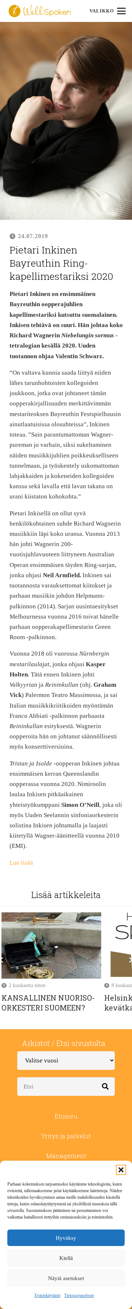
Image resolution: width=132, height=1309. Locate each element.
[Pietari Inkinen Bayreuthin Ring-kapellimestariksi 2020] (66, 26)
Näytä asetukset (66, 1278)
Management (66, 1156)
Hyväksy (66, 1238)
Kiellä (66, 1258)
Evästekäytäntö (47, 1295)
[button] (121, 1169)
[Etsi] (105, 1086)
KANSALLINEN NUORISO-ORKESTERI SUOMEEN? (48, 1002)
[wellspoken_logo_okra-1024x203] (39, 11)
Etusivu (66, 1116)
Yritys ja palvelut (66, 1136)
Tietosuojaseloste (79, 1295)
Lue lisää (21, 862)
